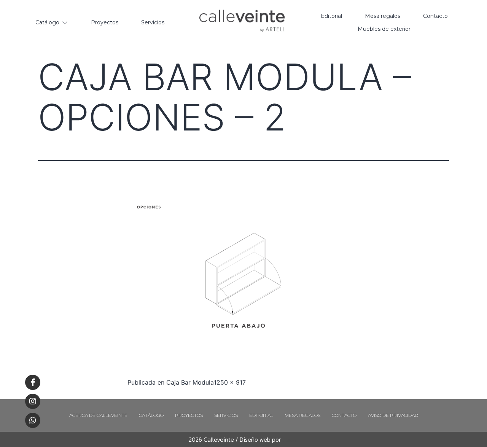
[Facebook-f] (32, 382)
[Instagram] (32, 401)
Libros (288, 439)
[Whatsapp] (32, 420)
